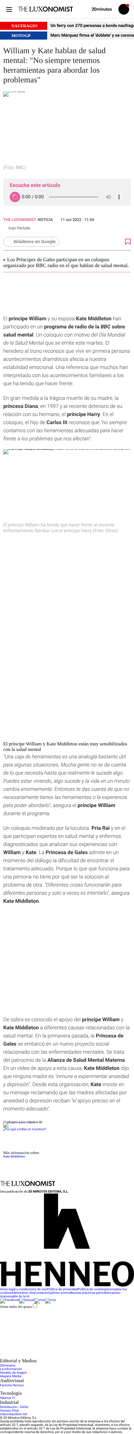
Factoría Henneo (12, 1385)
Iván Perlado (19, 228)
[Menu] (9, 9)
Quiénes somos (59, 1293)
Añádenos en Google (34, 241)
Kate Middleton (14, 1156)
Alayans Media (10, 1376)
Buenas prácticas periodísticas (92, 1293)
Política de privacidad (62, 1289)
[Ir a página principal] (45, 9)
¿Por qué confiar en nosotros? (24, 1129)
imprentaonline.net (13, 1414)
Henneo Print (9, 1411)
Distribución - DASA (14, 1407)
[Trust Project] (19, 1122)
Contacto (41, 1293)
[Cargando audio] (15, 197)
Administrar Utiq (23, 1293)
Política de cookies (91, 1289)
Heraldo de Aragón (13, 1373)
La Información (11, 1369)
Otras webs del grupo (16, 1306)
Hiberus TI (7, 1398)
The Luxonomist (19, 219)
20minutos (8, 1365)
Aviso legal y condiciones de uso (23, 1289)
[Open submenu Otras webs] (49, 1356)
